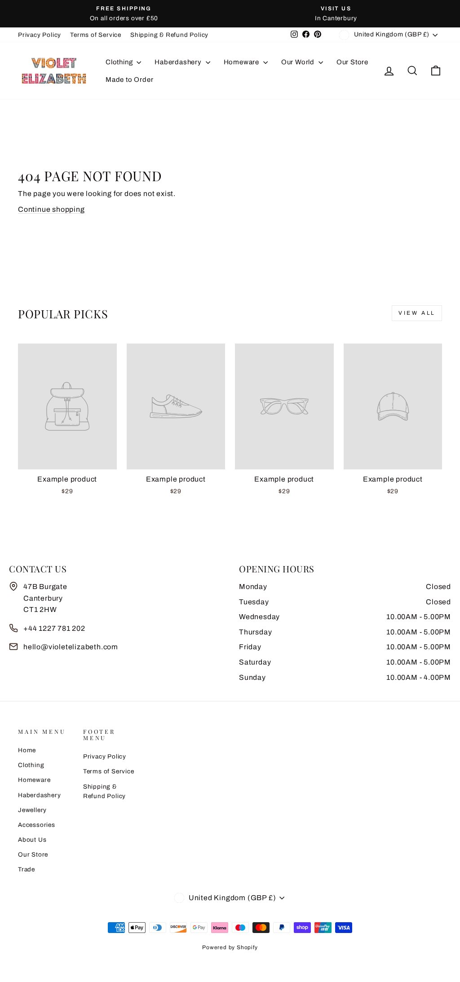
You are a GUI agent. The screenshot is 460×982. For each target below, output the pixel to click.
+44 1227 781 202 (54, 628)
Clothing (120, 62)
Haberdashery (179, 62)
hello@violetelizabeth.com (70, 647)
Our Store (352, 62)
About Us (32, 839)
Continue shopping (51, 209)
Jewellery (32, 810)
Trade (26, 869)
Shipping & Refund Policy (169, 34)
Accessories (36, 824)
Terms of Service (95, 34)
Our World (298, 62)
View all (416, 313)
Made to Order (129, 79)
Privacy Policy (39, 34)
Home (27, 750)
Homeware (242, 62)
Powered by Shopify (229, 947)
